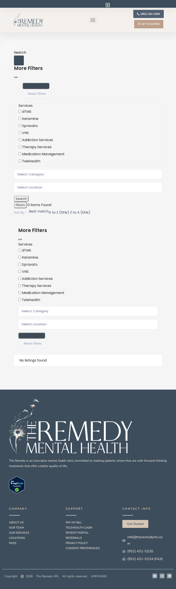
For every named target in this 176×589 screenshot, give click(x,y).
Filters (20, 205)
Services (25, 105)
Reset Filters (37, 94)
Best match (39, 211)
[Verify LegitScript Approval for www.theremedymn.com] (17, 484)
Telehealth (31, 161)
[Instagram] (162, 576)
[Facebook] (154, 576)
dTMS (26, 111)
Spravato (30, 125)
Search (20, 52)
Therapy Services (37, 147)
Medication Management (43, 154)
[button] (107, 4)
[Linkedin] (169, 576)
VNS (25, 132)
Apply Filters (36, 85)
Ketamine (30, 118)
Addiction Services (37, 139)
